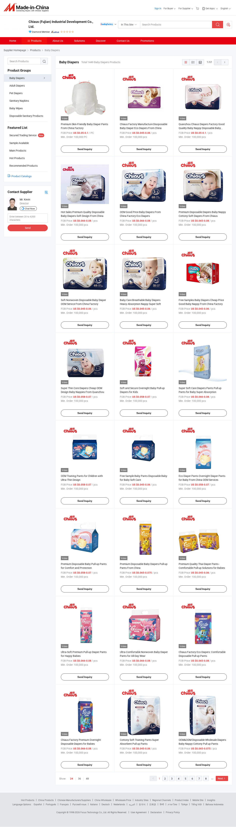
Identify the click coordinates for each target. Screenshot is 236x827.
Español (38, 804)
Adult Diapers (17, 85)
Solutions (79, 40)
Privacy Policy (173, 812)
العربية (132, 804)
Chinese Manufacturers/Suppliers (74, 800)
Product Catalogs (21, 176)
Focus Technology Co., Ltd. (93, 812)
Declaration (156, 812)
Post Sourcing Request (228, 24)
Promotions (147, 40)
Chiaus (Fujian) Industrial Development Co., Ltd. (61, 24)
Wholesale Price (123, 800)
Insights (211, 800)
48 (87, 778)
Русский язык (79, 804)
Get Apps (210, 8)
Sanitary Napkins (19, 100)
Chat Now (30, 208)
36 (79, 778)
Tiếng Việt (196, 804)
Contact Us (123, 40)
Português (51, 804)
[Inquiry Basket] (198, 8)
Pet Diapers (15, 93)
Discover (101, 40)
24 (71, 778)
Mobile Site (197, 800)
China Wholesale (103, 800)
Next (220, 778)
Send (28, 228)
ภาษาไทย (172, 804)
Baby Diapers (17, 78)
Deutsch (106, 804)
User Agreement (139, 812)
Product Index (182, 800)
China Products (46, 800)
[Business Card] (46, 192)
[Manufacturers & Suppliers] (27, 7)
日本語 (152, 804)
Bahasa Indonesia (214, 804)
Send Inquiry (84, 149)
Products (36, 40)
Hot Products (27, 800)
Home (12, 40)
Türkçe (184, 804)
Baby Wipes (16, 108)
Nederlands (119, 804)
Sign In (158, 8)
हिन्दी (162, 804)
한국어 (142, 804)
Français (64, 804)
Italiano (94, 804)
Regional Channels (161, 800)
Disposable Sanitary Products (26, 116)
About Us (58, 40)
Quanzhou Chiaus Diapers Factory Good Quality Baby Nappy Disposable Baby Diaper (202, 128)
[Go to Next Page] (224, 62)
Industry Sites (141, 800)
